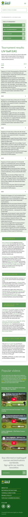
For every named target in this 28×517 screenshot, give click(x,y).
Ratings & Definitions (9, 490)
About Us (4, 488)
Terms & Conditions (8, 493)
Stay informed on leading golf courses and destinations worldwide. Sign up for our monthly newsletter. (14, 463)
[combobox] (14, 25)
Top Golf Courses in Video (10, 498)
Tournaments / (6, 17)
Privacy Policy (6, 495)
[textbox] (7, 25)
